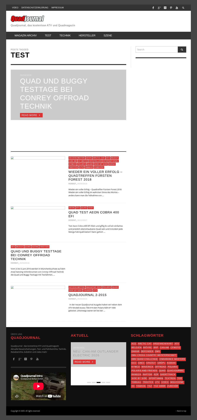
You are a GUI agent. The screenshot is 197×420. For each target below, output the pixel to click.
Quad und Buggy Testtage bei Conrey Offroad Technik (36, 255)
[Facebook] (153, 8)
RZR (156, 374)
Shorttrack (167, 374)
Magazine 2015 (93, 287)
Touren (87, 290)
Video (165, 382)
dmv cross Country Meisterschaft (154, 355)
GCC (134, 363)
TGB (179, 378)
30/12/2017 (82, 220)
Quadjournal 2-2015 (87, 295)
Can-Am (73, 161)
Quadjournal (175, 370)
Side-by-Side (100, 164)
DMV (157, 351)
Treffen (73, 167)
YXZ (149, 386)
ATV (108, 158)
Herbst (72, 183)
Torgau (136, 382)
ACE (134, 344)
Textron (170, 378)
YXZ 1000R (159, 386)
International (110, 161)
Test (90, 208)
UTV (81, 167)
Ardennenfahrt (163, 344)
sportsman (156, 378)
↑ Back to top (181, 411)
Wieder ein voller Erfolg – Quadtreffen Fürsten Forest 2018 (95, 175)
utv (157, 382)
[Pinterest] (171, 8)
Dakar (135, 351)
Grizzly (151, 363)
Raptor (147, 374)
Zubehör (99, 167)
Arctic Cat (99, 158)
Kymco (72, 164)
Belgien (136, 347)
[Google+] (159, 8)
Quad (90, 164)
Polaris (82, 164)
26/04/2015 (82, 299)
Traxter (148, 382)
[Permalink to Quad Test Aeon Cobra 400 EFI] (38, 221)
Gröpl (161, 363)
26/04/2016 (25, 263)
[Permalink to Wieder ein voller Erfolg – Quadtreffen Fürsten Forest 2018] (38, 171)
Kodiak (171, 363)
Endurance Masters (172, 359)
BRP (156, 347)
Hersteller (95, 161)
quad (162, 370)
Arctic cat (144, 344)
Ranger (136, 374)
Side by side (139, 378)
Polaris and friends (144, 370)
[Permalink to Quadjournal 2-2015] (38, 300)
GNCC (141, 363)
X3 (133, 386)
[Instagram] (165, 8)
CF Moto (82, 161)
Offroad (160, 367)
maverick (147, 367)
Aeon (89, 158)
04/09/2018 (82, 183)
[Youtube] (177, 8)
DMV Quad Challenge (145, 359)
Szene (112, 164)
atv (177, 344)
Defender (147, 351)
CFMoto (175, 347)
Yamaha (89, 167)
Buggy (114, 158)
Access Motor (77, 158)
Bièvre (147, 347)
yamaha (141, 386)
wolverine (177, 382)
